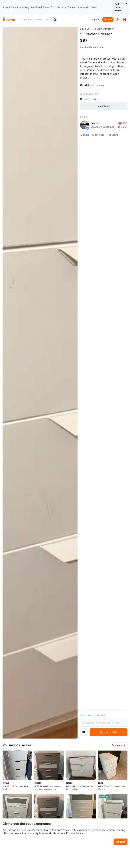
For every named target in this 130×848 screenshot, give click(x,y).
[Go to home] (9, 19)
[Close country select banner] (126, 3)
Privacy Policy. (75, 833)
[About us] (117, 19)
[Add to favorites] (84, 732)
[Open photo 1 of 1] (40, 383)
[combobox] (36, 19)
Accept (120, 841)
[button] (118, 745)
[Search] (54, 19)
